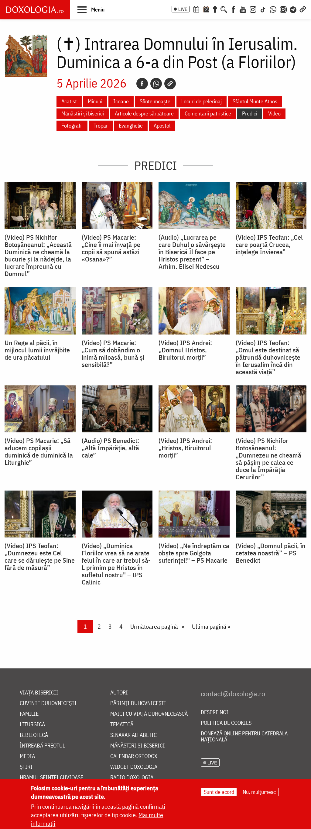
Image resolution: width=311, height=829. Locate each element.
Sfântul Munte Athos (255, 101)
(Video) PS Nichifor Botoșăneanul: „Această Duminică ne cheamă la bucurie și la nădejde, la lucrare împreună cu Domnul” (38, 255)
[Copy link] (170, 83)
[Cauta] (224, 9)
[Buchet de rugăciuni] (215, 8)
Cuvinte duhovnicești (48, 703)
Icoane (121, 101)
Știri (26, 767)
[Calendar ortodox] (196, 8)
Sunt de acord (219, 791)
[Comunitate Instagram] (283, 8)
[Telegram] (293, 8)
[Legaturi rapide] (302, 9)
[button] (90, 9)
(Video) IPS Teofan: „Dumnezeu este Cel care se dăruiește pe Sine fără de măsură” (40, 556)
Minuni (95, 101)
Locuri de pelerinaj (201, 101)
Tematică (121, 724)
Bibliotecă (34, 735)
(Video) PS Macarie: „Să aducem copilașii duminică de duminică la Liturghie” (39, 451)
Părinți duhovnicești (138, 703)
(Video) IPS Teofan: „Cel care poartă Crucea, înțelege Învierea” (269, 244)
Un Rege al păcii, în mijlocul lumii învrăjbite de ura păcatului (37, 350)
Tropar (101, 125)
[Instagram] (253, 8)
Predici (249, 113)
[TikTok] (263, 8)
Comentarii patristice (208, 113)
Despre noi (214, 712)
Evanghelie (131, 125)
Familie (29, 714)
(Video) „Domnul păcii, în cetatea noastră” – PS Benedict (271, 553)
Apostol (162, 125)
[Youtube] (243, 8)
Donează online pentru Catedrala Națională (244, 737)
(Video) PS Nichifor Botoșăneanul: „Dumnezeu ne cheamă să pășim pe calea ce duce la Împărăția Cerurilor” (268, 459)
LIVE (182, 9)
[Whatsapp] (156, 83)
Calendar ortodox (133, 756)
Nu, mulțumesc (259, 791)
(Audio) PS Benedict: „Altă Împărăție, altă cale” (110, 448)
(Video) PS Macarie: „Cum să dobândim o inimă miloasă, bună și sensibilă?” (113, 353)
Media (27, 756)
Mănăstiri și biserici (82, 113)
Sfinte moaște (155, 101)
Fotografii (72, 125)
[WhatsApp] (273, 8)
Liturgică (32, 724)
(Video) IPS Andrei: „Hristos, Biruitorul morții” (185, 448)
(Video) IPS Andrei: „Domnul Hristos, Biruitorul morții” (185, 350)
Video (274, 113)
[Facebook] (233, 8)
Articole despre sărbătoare (144, 113)
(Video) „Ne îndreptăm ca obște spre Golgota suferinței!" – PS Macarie (194, 553)
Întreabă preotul (42, 746)
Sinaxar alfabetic (133, 735)
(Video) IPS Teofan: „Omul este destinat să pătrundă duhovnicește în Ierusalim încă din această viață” (268, 357)
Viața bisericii (39, 693)
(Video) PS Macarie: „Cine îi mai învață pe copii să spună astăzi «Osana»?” (111, 248)
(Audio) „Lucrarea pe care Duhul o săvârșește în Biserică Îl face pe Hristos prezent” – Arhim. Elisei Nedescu (192, 252)
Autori (119, 693)
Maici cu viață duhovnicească (149, 714)
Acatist (69, 101)
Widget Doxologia (133, 767)
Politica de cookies (226, 723)
